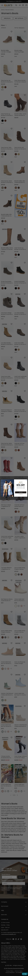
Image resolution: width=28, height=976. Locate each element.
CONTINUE (20, 492)
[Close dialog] (26, 480)
